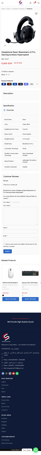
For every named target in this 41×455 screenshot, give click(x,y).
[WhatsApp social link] (9, 74)
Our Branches (5, 440)
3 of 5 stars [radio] (16, 202)
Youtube (3, 431)
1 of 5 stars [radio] (13, 202)
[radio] (3, 295)
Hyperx (3, 392)
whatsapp (3, 425)
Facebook (4, 418)
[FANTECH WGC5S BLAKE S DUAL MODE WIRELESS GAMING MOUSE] (10, 273)
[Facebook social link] (7, 74)
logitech (3, 382)
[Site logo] (20, 3)
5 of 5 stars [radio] (19, 202)
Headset (29, 9)
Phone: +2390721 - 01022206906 (14, 365)
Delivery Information (7, 443)
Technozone (4, 385)
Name (5, 228)
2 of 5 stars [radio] (14, 202)
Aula (2, 388)
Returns (3, 403)
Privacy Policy (5, 400)
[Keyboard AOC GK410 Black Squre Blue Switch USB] (30, 273)
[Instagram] (6, 373)
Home (3, 9)
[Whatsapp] (17, 373)
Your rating (7, 202)
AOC (23, 287)
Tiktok (3, 428)
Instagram (4, 422)
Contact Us (4, 410)
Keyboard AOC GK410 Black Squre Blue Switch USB (30, 283)
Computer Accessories (18, 9)
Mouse (15, 285)
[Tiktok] (10, 373)
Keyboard (36, 285)
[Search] (39, 3)
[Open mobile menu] (2, 3)
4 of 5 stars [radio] (17, 202)
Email (5, 236)
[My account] (30, 3)
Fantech (4, 287)
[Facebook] (2, 373)
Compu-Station (15, 450)
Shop (8, 9)
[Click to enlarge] (5, 45)
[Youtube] (13, 373)
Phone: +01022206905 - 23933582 (14, 360)
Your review (7, 205)
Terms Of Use (5, 407)
